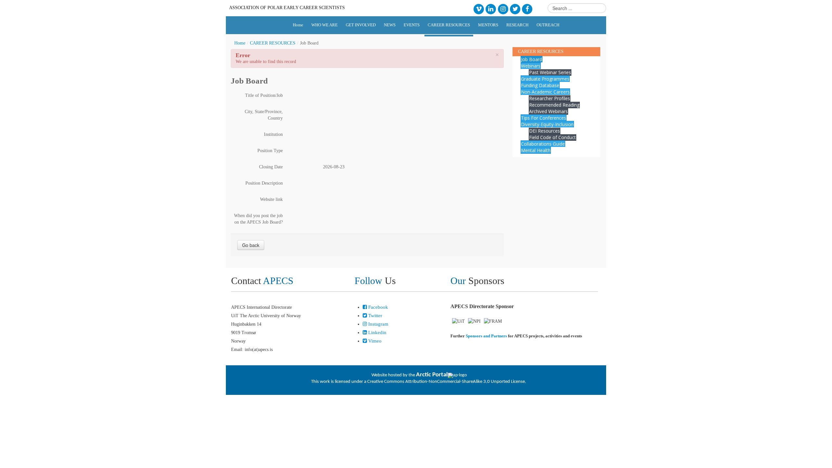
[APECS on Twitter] (515, 8)
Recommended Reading (554, 105)
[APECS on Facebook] (527, 8)
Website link (271, 199)
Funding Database (540, 85)
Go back (250, 245)
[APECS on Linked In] (491, 8)
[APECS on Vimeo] (479, 8)
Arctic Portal (432, 375)
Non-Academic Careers (545, 92)
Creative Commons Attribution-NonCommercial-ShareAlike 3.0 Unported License (446, 381)
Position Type (270, 150)
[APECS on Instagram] (503, 8)
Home (239, 43)
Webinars (530, 66)
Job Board (531, 59)
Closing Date (271, 166)
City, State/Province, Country (264, 115)
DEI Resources (544, 131)
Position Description (264, 183)
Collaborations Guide (543, 144)
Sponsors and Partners (486, 335)
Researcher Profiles (549, 98)
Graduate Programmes (545, 79)
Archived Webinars (548, 111)
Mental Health (536, 150)
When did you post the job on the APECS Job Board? (258, 219)
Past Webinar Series (550, 72)
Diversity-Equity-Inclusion (547, 124)
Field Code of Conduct (552, 137)
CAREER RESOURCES (272, 43)
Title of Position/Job (264, 95)
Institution (273, 134)
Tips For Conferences (543, 118)
